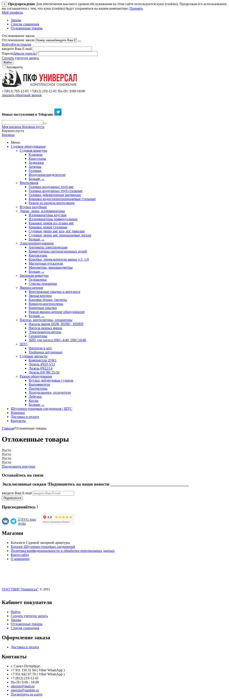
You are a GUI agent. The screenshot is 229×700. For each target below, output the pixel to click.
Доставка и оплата (25, 417)
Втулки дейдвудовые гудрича (51, 380)
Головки (35, 171)
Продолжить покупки (18, 466)
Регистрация (21, 44)
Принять (136, 8)
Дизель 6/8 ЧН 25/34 (44, 372)
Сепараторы (38, 336)
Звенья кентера (40, 296)
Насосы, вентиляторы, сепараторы (46, 320)
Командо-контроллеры (46, 304)
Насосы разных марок (45, 328)
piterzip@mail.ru (22, 686)
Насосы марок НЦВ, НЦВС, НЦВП (56, 324)
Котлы (33, 400)
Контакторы (38, 255)
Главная (8, 428)
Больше (37, 179)
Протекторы (38, 388)
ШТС (24, 344)
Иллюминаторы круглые (47, 215)
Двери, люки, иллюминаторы (42, 211)
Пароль (7, 53)
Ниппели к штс (40, 348)
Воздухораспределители (47, 175)
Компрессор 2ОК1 (43, 360)
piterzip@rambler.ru (25, 690)
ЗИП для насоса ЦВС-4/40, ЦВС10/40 (57, 340)
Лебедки (35, 396)
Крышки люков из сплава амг (51, 223)
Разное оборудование (36, 376)
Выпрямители (39, 384)
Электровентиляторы (45, 332)
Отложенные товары (26, 28)
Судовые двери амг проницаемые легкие (60, 235)
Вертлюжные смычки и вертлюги (54, 292)
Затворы (35, 167)
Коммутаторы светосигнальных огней (58, 251)
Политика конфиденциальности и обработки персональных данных (63, 551)
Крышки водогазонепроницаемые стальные (62, 199)
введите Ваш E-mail (17, 49)
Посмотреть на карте (26, 694)
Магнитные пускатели (46, 263)
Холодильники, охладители (50, 392)
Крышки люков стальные (48, 227)
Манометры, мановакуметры (51, 267)
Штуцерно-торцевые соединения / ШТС (41, 408)
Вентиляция (29, 183)
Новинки (18, 413)
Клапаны (35, 154)
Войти (7, 44)
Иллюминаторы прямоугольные (53, 219)
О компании (20, 559)
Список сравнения (25, 24)
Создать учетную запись (20, 58)
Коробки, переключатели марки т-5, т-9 (59, 259)
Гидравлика (38, 279)
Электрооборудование (37, 243)
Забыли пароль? (25, 53)
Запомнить (14, 67)
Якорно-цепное (31, 288)
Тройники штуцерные (45, 352)
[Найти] (45, 123)
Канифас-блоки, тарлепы (48, 300)
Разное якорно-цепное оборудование (57, 312)
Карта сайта (20, 555)
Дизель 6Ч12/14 (40, 368)
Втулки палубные (33, 207)
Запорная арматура (34, 275)
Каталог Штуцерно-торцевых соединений (43, 547)
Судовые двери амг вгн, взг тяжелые (57, 231)
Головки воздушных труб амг (51, 187)
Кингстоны (37, 158)
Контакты (18, 421)
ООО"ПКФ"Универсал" (20, 589)
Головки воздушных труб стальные (56, 191)
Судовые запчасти (33, 356)
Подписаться (12, 498)
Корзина (8, 135)
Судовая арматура (33, 150)
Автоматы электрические (48, 247)
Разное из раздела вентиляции (52, 203)
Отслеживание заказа (18, 40)
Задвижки (36, 162)
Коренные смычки (43, 308)
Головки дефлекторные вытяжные (55, 195)
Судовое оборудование (28, 146)
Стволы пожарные (43, 283)
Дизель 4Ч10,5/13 (42, 364)
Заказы (16, 20)
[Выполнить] (79, 41)
